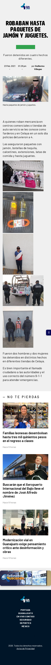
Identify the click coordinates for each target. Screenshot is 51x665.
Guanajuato (25, 613)
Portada (25, 610)
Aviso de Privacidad (26, 648)
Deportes (25, 623)
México (25, 626)
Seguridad (26, 619)
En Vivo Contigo (25, 616)
